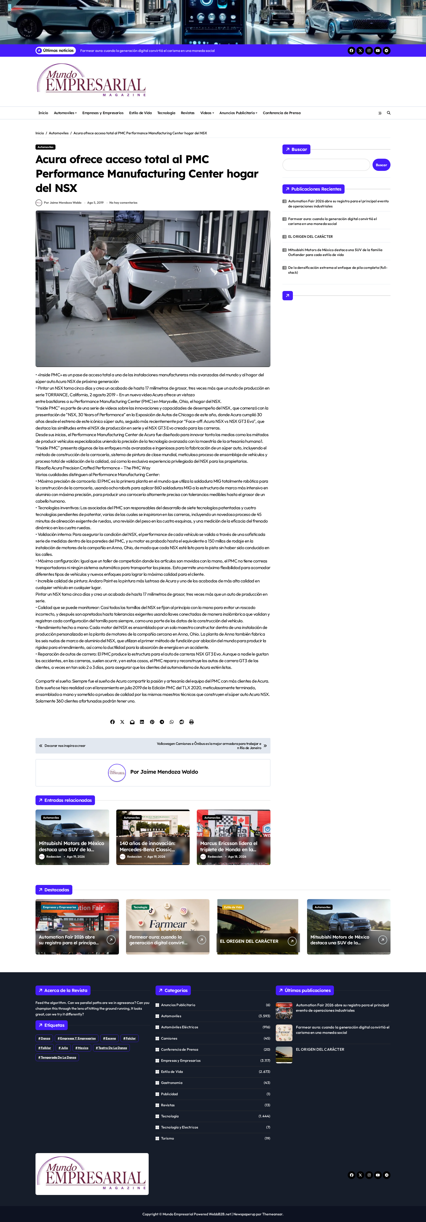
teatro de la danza (112, 1048)
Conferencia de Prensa (281, 113)
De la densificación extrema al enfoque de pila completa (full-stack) (337, 270)
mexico (83, 1048)
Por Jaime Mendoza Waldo (62, 203)
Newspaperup (244, 1214)
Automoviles (64, 113)
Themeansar (272, 1214)
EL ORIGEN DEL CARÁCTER (310, 236)
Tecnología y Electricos (179, 1127)
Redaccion (53, 857)
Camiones (169, 1038)
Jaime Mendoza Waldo (169, 771)
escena (111, 1038)
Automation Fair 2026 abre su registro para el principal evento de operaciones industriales (338, 203)
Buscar (299, 149)
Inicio (43, 113)
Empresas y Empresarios (102, 113)
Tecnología (166, 113)
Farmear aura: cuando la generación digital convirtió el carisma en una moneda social (332, 221)
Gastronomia (171, 1082)
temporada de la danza (58, 1057)
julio (64, 1048)
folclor (131, 1038)
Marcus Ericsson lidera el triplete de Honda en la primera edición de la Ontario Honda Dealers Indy (233, 852)
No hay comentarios (123, 203)
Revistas (188, 113)
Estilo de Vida (140, 113)
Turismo (167, 1138)
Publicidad (169, 1094)
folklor (46, 1048)
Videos (205, 113)
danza (45, 1038)
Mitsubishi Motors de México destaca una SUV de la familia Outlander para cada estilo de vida (72, 852)
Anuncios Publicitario (237, 113)
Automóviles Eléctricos (179, 1027)
